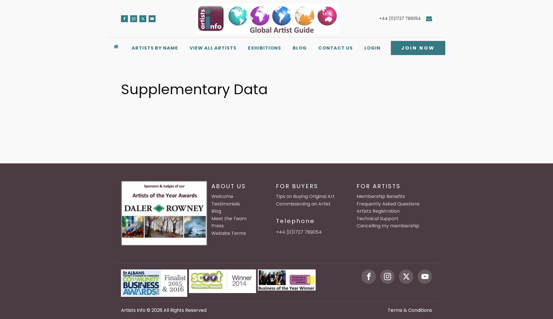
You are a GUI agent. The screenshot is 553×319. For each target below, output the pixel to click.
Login (372, 48)
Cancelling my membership (388, 225)
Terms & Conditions (410, 310)
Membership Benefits (381, 196)
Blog (300, 48)
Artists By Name (155, 48)
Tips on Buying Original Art (305, 196)
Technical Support (377, 218)
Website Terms (228, 233)
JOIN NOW (418, 48)
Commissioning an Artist (303, 204)
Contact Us (335, 48)
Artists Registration (378, 211)
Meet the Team (229, 218)
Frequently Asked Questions (388, 204)
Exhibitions (264, 48)
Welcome (222, 196)
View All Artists (213, 48)
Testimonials (225, 204)
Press (217, 225)
